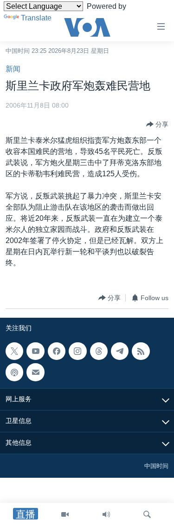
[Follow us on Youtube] (35, 351)
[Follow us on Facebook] (56, 351)
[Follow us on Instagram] (77, 351)
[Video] (65, 514)
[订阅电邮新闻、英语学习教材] (35, 372)
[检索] (147, 514)
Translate (36, 18)
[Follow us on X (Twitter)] (14, 351)
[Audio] (106, 514)
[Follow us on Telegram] (120, 351)
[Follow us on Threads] (99, 351)
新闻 (13, 69)
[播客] (14, 372)
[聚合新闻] (140, 351)
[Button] (157, 124)
